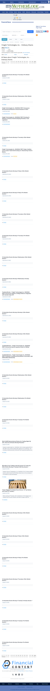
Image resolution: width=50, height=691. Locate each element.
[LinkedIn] (19, 674)
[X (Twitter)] (13, 674)
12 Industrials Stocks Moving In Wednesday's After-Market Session (16, 97)
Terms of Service (21, 687)
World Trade (15, 156)
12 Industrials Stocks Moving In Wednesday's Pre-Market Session (16, 399)
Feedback (17, 683)
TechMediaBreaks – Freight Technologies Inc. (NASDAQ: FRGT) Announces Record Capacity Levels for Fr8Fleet (16, 346)
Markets (4, 39)
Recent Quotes (5, 35)
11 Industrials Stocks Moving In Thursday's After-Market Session (16, 214)
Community (21, 2)
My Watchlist (14, 35)
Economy (15, 113)
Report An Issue (45, 683)
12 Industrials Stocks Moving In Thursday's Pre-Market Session (15, 75)
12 (24, 61)
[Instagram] (22, 674)
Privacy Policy (21, 671)
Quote (5, 54)
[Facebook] (16, 674)
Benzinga (5, 104)
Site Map (24, 683)
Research (26, 54)
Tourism (46, 12)
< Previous (3, 62)
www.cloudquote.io (26, 668)
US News (11, 12)
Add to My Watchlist (26, 52)
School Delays (40, 12)
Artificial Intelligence (16, 299)
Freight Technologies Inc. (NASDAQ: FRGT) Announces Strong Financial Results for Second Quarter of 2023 (16, 108)
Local (3, 12)
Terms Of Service (29, 671)
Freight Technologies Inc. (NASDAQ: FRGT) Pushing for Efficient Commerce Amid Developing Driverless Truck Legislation (16, 119)
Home (3, 683)
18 (32, 61)
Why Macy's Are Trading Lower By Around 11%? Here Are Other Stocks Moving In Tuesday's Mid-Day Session (16, 466)
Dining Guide (44, 2)
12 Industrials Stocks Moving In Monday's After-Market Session (16, 313)
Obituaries (33, 12)
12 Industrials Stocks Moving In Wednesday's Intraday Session (15, 279)
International (17, 42)
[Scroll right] (49, 2)
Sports (11, 2)
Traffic (23, 12)
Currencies (11, 42)
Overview (4, 42)
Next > (35, 62)
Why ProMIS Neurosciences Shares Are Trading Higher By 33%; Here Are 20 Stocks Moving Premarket (16, 442)
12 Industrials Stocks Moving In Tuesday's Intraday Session (17, 600)
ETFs (16, 39)
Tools (21, 39)
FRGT (7, 48)
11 (22, 61)
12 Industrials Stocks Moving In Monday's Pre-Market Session (15, 643)
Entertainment (32, 2)
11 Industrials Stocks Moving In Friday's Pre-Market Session (15, 193)
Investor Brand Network (7, 113)
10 (20, 61)
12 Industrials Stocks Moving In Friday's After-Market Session (15, 171)
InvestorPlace (5, 499)
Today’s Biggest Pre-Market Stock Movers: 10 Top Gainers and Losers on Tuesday (16, 490)
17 (30, 61)
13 (26, 61)
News (4, 2)
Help (37, 683)
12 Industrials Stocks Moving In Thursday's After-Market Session (16, 138)
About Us (10, 683)
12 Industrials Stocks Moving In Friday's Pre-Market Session (15, 558)
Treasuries (22, 42)
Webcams (28, 12)
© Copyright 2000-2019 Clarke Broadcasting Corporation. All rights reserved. (25, 689)
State (7, 12)
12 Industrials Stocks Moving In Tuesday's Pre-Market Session (15, 420)
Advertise (31, 683)
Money (19, 12)
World (15, 12)
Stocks (10, 39)
